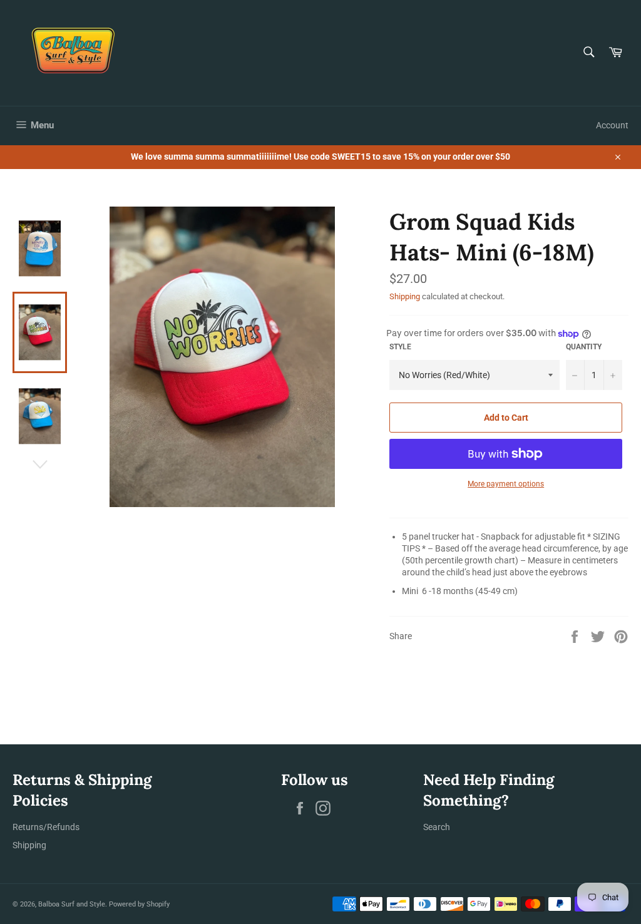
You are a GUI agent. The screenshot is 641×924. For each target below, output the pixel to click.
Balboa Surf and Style (71, 904)
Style (400, 346)
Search (436, 827)
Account (612, 125)
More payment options (506, 484)
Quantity (584, 346)
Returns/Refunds (46, 827)
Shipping (404, 296)
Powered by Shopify (139, 904)
